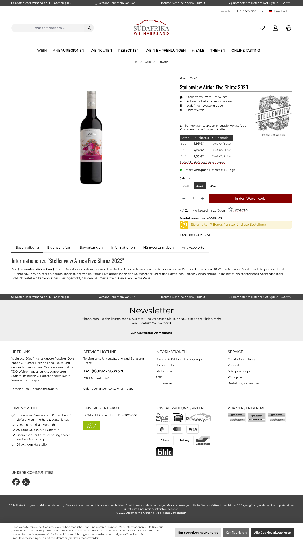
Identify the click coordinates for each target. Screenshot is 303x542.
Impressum (164, 383)
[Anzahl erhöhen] (202, 198)
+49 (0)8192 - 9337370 (103, 371)
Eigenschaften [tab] (59, 247)
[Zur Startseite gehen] (151, 27)
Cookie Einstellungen (243, 359)
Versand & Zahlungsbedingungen (179, 359)
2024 (213, 185)
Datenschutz (165, 365)
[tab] (27, 247)
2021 (187, 186)
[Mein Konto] (275, 28)
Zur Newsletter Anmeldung (151, 333)
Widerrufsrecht (167, 371)
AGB (159, 377)
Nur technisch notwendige (198, 532)
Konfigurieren (236, 532)
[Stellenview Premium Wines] (273, 115)
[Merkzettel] (262, 28)
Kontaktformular (120, 388)
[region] (91, 137)
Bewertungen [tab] (91, 247)
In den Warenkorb (250, 198)
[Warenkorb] (287, 28)
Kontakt (233, 365)
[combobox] (47, 28)
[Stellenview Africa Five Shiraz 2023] (91, 137)
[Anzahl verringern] (184, 198)
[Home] (136, 62)
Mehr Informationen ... (132, 526)
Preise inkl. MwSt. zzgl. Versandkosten (203, 162)
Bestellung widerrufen (244, 383)
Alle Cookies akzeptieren (272, 532)
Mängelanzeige (239, 371)
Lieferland (227, 11)
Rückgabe (235, 377)
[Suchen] (89, 28)
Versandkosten (75, 505)
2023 (199, 185)
